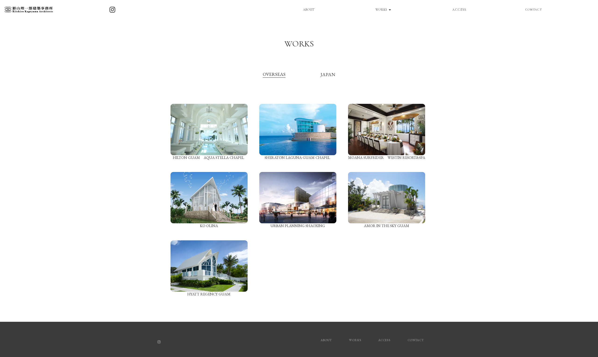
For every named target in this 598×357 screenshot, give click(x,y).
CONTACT (533, 9)
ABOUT (308, 10)
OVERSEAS (274, 74)
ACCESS (459, 10)
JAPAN (327, 74)
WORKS (299, 44)
